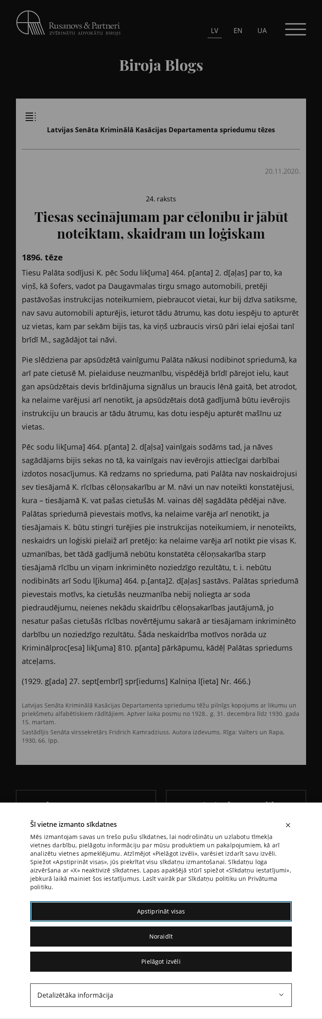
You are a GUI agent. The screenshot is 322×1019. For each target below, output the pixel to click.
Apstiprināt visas (161, 911)
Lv (214, 30)
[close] (288, 825)
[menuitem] (215, 30)
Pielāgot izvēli (160, 961)
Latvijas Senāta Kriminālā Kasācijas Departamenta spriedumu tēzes (161, 129)
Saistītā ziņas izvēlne (30, 117)
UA (262, 30)
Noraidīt (161, 936)
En (238, 30)
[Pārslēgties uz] (88, 92)
